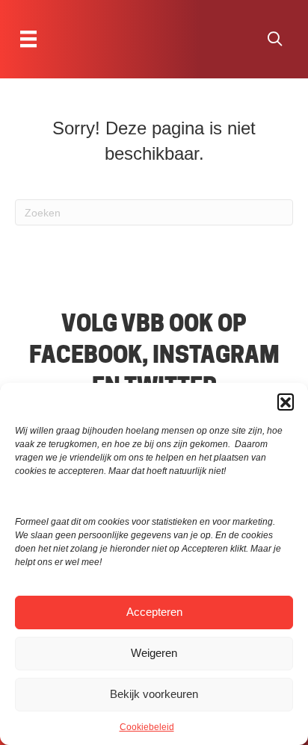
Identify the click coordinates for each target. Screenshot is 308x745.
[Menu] (28, 38)
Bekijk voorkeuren (154, 694)
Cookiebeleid (147, 727)
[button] (285, 401)
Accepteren (154, 611)
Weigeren (154, 652)
